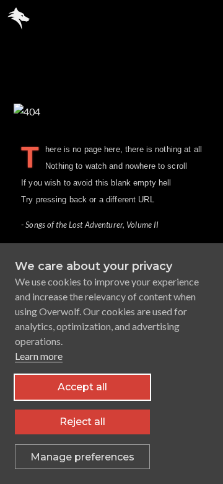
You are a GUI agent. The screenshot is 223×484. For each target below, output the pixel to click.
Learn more (39, 356)
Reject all (82, 422)
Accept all (82, 387)
